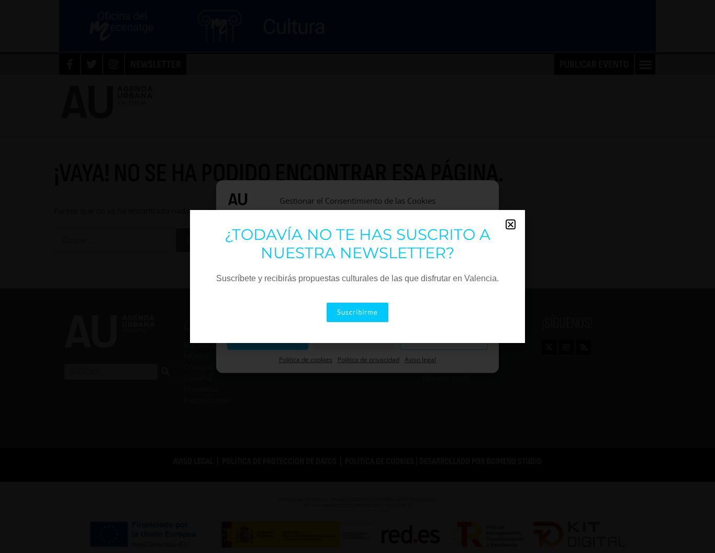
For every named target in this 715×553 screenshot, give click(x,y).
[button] (511, 224)
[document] (357, 276)
